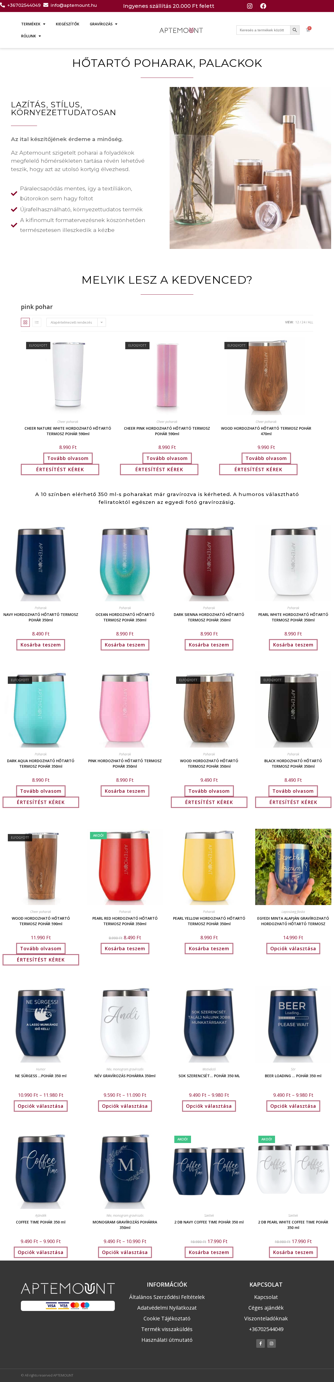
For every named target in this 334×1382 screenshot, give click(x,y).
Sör (293, 1069)
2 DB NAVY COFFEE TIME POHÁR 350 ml (209, 1222)
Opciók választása (293, 948)
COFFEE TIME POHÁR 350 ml (40, 1222)
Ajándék (40, 1215)
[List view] (36, 322)
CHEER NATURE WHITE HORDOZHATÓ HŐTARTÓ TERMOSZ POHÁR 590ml (68, 430)
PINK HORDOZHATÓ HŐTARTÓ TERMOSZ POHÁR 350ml (125, 763)
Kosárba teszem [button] (40, 645)
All (310, 322)
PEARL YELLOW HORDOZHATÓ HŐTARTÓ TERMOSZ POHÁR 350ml (209, 920)
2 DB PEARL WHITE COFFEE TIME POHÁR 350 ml (293, 1224)
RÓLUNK (28, 35)
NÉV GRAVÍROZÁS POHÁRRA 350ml (125, 1075)
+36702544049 (24, 5)
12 (297, 322)
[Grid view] (25, 322)
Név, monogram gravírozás (125, 1069)
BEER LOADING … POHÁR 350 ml (293, 1075)
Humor (41, 1069)
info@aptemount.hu (74, 5)
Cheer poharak (67, 421)
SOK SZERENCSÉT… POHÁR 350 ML (209, 1075)
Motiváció (209, 1069)
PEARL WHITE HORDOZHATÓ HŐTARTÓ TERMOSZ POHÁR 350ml (293, 616)
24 (303, 322)
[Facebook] (263, 6)
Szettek (209, 1215)
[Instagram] (250, 6)
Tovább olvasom (68, 458)
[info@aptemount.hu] (45, 4)
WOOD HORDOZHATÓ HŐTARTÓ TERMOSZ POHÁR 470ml (266, 430)
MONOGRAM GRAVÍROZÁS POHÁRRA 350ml (125, 1224)
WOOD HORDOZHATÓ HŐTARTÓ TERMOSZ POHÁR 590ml (41, 920)
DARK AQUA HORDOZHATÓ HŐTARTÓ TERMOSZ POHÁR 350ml (40, 763)
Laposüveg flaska (293, 911)
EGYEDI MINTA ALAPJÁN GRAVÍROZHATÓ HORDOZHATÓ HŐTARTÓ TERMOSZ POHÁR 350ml (293, 920)
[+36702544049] (2, 4)
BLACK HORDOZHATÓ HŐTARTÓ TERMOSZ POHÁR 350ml (293, 763)
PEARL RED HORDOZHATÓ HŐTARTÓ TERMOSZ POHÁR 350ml (125, 920)
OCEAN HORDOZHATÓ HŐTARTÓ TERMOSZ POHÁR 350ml (125, 616)
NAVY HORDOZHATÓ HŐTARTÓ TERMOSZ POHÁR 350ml (40, 616)
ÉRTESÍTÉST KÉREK (60, 469)
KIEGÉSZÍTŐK (67, 23)
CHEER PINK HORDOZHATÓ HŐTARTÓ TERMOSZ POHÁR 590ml (167, 430)
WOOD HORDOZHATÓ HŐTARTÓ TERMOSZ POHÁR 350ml (209, 763)
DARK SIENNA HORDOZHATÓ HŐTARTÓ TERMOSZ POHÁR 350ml (209, 616)
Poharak (41, 608)
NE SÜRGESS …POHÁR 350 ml (41, 1075)
